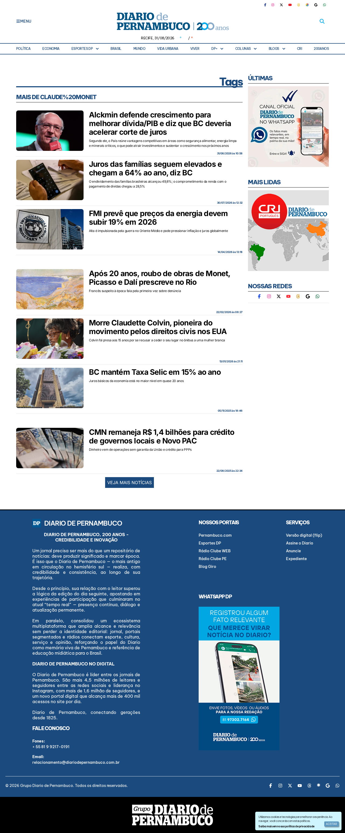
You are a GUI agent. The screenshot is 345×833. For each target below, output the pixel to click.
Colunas (243, 49)
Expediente (296, 558)
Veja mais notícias (129, 482)
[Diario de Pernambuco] (172, 21)
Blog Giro (207, 566)
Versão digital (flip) (304, 535)
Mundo (139, 49)
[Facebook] (267, 4)
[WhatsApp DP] (324, 4)
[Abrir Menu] (18, 21)
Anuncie (293, 551)
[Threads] (298, 4)
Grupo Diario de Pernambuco (46, 785)
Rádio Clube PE (213, 558)
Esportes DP (82, 49)
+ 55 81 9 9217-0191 (51, 746)
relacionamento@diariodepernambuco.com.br (76, 762)
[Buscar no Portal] (322, 21)
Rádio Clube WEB (215, 551)
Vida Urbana (167, 49)
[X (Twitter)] (281, 4)
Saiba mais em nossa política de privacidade (286, 826)
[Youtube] (290, 4)
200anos (321, 49)
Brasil (116, 49)
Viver (194, 49)
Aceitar (331, 824)
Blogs (274, 49)
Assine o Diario (299, 543)
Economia (50, 49)
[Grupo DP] (172, 814)
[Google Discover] (307, 4)
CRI (299, 49)
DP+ (214, 49)
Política (23, 49)
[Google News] (316, 4)
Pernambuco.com (215, 535)
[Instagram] (272, 4)
